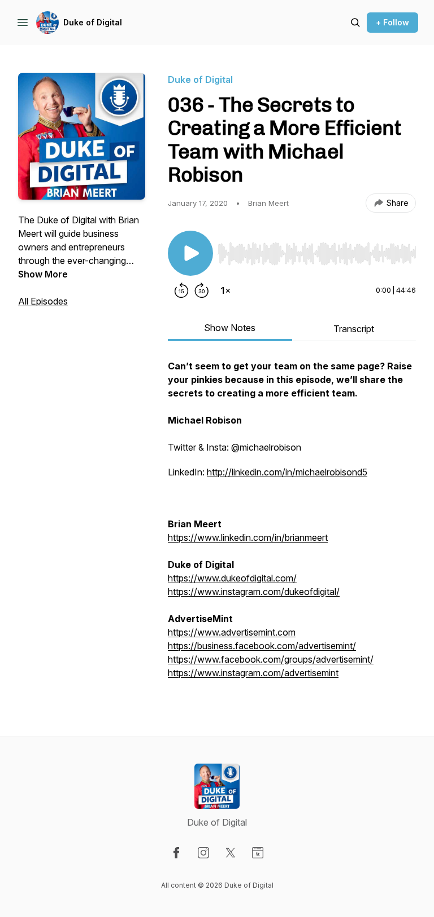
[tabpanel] (292, 525)
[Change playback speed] (225, 290)
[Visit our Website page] (257, 852)
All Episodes (43, 301)
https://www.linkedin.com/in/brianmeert (248, 537)
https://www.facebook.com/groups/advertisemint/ (271, 659)
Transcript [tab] (353, 328)
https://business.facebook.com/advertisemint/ (262, 645)
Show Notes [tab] (229, 327)
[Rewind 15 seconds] (181, 290)
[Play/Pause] (190, 253)
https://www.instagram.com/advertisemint (253, 672)
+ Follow (392, 22)
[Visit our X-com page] (230, 852)
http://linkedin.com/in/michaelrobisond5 (287, 472)
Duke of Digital (92, 22)
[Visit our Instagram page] (203, 852)
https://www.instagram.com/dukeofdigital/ (254, 591)
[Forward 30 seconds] (202, 290)
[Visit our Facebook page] (176, 852)
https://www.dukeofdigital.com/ (232, 578)
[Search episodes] (355, 22)
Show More (43, 274)
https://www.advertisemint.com (232, 632)
